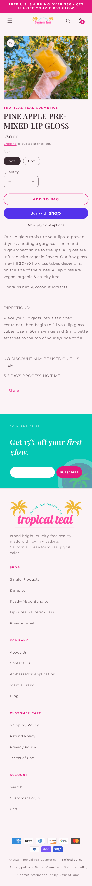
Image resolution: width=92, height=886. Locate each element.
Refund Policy (23, 736)
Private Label (22, 623)
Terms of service (47, 867)
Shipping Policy (24, 725)
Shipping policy (75, 867)
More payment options (46, 225)
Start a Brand (22, 685)
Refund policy (72, 859)
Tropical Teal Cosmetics (38, 859)
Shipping (10, 143)
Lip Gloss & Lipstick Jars (32, 612)
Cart (14, 809)
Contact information (32, 875)
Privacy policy (20, 867)
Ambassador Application (32, 674)
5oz (12, 161)
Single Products (24, 579)
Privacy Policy (23, 747)
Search (16, 787)
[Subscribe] (69, 472)
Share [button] (14, 390)
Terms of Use (22, 758)
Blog (14, 696)
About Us (18, 652)
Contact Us (20, 663)
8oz (31, 161)
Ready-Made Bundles (29, 601)
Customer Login (25, 798)
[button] (9, 20)
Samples (18, 590)
